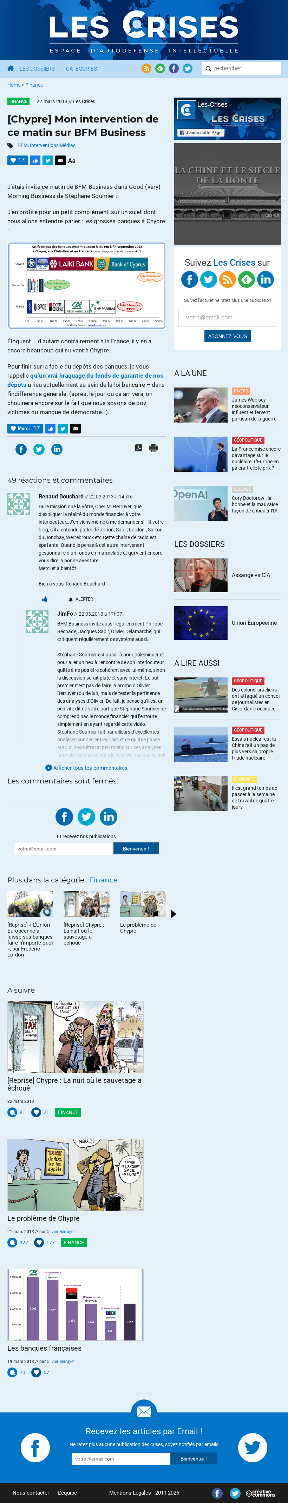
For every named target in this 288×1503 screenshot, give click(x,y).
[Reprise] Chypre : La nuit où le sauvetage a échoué (74, 1084)
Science (242, 489)
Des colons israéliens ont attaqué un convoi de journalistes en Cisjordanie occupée (256, 699)
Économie (244, 779)
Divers (241, 391)
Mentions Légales (130, 1493)
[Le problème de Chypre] (75, 1175)
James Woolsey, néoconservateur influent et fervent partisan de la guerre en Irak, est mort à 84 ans (254, 410)
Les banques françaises (44, 1348)
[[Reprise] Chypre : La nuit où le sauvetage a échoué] (75, 1037)
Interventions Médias (53, 145)
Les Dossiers (37, 69)
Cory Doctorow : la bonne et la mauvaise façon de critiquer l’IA (255, 504)
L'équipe (67, 1493)
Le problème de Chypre (43, 1218)
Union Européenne (254, 623)
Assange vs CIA (251, 575)
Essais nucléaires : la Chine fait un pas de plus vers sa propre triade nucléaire (254, 748)
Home (13, 85)
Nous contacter (31, 1493)
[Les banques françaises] (75, 1305)
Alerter (84, 599)
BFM (23, 145)
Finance (34, 85)
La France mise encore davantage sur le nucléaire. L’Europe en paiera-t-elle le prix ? (256, 458)
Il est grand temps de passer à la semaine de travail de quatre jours (254, 797)
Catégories (81, 69)
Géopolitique (248, 440)
